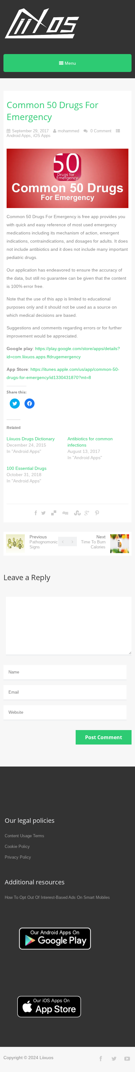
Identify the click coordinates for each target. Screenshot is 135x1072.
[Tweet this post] (43, 513)
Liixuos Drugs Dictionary (31, 438)
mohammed (68, 131)
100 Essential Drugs (26, 468)
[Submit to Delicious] (54, 513)
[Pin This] (97, 513)
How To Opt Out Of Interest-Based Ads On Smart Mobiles (57, 897)
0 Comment (100, 131)
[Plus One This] (87, 513)
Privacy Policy (18, 857)
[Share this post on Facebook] (35, 513)
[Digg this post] (65, 513)
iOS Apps (42, 135)
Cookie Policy (17, 846)
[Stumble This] (77, 513)
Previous (44, 541)
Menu (69, 63)
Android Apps (19, 135)
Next (93, 541)
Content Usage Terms (24, 835)
